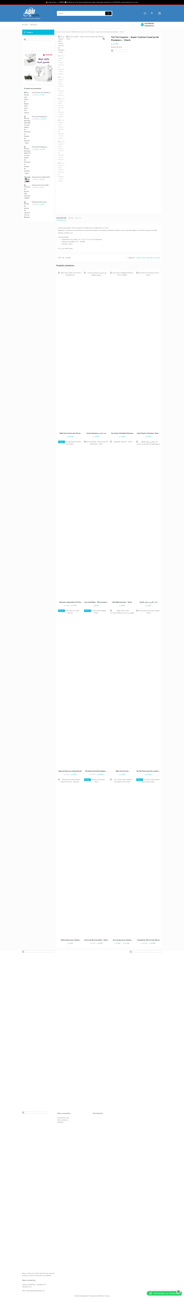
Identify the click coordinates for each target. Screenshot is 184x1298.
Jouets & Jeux (66, 32)
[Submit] (108, 13)
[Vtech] (119, 129)
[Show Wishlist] (146, 13)
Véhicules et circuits (78, 32)
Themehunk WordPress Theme (99, 1296)
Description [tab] (61, 218)
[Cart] (159, 13)
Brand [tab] (70, 218)
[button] (104, 39)
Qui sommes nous (63, 1118)
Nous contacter (63, 1120)
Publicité (60, 1122)
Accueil (58, 32)
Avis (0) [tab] (78, 218)
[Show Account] (151, 13)
